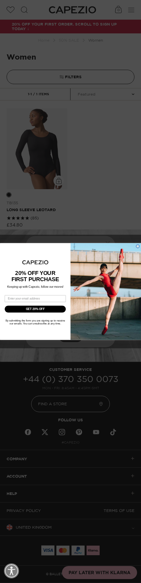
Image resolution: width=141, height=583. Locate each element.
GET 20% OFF (35, 308)
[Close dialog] (138, 246)
